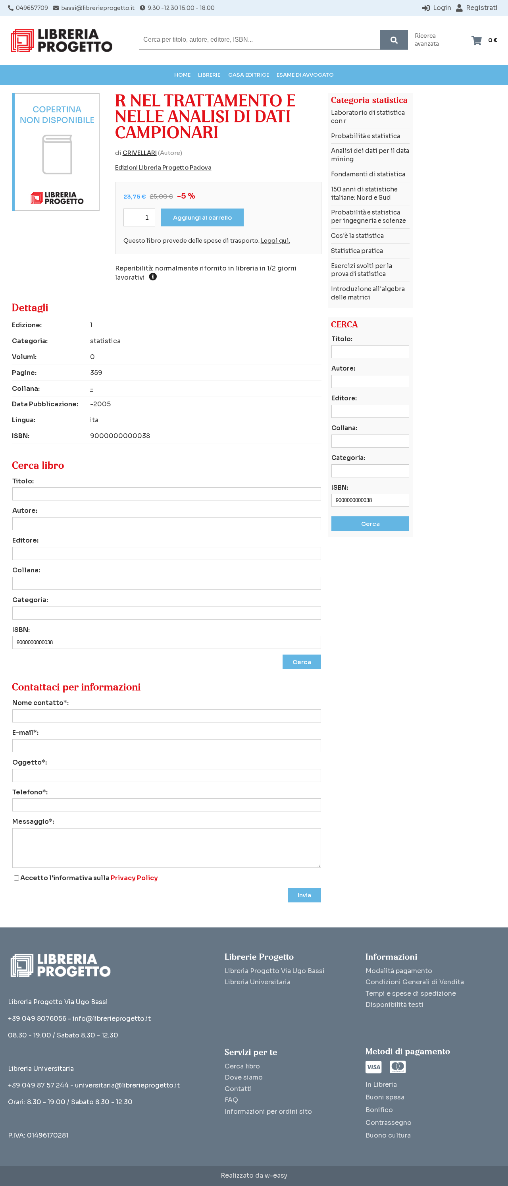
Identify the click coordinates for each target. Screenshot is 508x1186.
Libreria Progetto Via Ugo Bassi (275, 971)
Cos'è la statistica (357, 236)
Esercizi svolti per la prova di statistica (361, 270)
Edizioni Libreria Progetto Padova (163, 167)
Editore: (25, 540)
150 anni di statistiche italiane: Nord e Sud (364, 193)
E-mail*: (25, 732)
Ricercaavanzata (427, 40)
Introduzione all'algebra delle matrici (368, 293)
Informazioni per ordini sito (268, 1111)
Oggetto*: (29, 762)
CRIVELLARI (140, 152)
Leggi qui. (275, 240)
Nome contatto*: (40, 703)
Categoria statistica (369, 100)
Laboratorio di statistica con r (368, 117)
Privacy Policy (134, 878)
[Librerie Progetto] (63, 40)
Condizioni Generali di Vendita (415, 982)
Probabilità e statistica (365, 136)
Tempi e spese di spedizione (411, 993)
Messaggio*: (33, 821)
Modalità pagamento (399, 971)
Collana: (26, 570)
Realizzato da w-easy (254, 1176)
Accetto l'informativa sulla (89, 878)
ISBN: (21, 630)
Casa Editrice (248, 74)
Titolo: (23, 481)
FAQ (231, 1100)
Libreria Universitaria (258, 982)
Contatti (238, 1089)
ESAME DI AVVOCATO (305, 74)
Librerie (209, 74)
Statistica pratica (357, 251)
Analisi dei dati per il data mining (370, 155)
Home (182, 74)
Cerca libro (242, 1066)
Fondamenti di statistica (368, 174)
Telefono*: (30, 792)
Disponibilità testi (394, 1005)
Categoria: (30, 600)
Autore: (24, 510)
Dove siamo (244, 1077)
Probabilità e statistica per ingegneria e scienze (368, 216)
